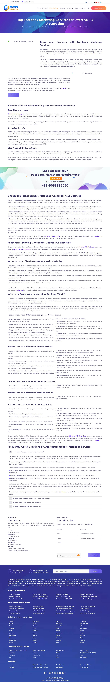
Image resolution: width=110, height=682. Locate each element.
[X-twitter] (90, 2)
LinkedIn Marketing (38, 613)
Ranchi (58, 621)
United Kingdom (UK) (39, 650)
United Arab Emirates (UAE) (88, 652)
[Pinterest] (98, 2)
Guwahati (59, 638)
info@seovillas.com (15, 544)
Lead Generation (84, 608)
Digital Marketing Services (40, 665)
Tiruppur (82, 640)
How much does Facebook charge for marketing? (32, 498)
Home (39, 8)
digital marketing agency (21, 249)
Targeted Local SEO (14, 596)
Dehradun (83, 626)
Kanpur (35, 642)
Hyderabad (59, 626)
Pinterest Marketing (14, 613)
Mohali (58, 630)
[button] (55, 452)
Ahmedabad (12, 635)
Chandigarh (83, 628)
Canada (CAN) (84, 650)
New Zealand (83, 657)
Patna (10, 626)
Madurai (35, 635)
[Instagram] (88, 2)
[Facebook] (86, 2)
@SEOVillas (13, 540)
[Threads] (94, 2)
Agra (57, 642)
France (58, 655)
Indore (34, 633)
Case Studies (60, 665)
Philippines (12, 655)
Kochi (57, 628)
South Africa (36, 655)
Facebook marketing (15, 114)
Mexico (58, 652)
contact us (62, 492)
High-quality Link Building (40, 596)
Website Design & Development (65, 606)
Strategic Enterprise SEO (16, 599)
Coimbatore (12, 640)
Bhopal (82, 633)
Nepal (10, 657)
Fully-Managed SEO (15, 594)
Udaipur (82, 638)
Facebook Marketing (38, 606)
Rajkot (58, 635)
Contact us (98, 236)
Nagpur (35, 640)
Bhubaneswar (84, 623)
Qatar (34, 657)
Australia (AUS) (60, 650)
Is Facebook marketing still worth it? (28, 502)
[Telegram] (100, 2)
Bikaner (82, 642)
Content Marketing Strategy (64, 608)
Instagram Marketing (39, 608)
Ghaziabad (12, 633)
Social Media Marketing (15, 606)
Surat (10, 638)
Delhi (34, 623)
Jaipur (82, 630)
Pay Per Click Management (87, 606)
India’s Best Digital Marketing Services (38, 27)
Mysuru (11, 642)
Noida (10, 630)
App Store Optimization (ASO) (88, 596)
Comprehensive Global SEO (64, 599)
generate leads (90, 54)
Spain (34, 652)
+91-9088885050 (14, 2)
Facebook (63, 88)
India (57, 657)
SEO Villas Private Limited (52, 236)
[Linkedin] (92, 2)
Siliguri (11, 623)
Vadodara (59, 633)
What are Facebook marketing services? (29, 452)
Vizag (34, 638)
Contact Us (82, 8)
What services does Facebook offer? (28, 506)
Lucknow (11, 628)
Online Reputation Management (65, 611)
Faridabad (83, 621)
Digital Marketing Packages (40, 667)
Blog (76, 8)
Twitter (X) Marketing (39, 611)
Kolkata (11, 621)
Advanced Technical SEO (40, 599)
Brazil (81, 655)
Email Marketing (84, 611)
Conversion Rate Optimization (64, 613)
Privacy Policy (84, 667)
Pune (34, 628)
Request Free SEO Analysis (87, 613)
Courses (62, 8)
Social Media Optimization (16, 608)
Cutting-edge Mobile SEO (40, 594)
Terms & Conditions (85, 665)
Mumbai (35, 626)
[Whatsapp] (102, 2)
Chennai (35, 630)
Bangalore (59, 623)
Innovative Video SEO (62, 594)
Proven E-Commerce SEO (63, 596)
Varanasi (58, 640)
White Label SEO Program (87, 599)
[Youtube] (96, 2)
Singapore (12, 652)
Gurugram (35, 621)
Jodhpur (82, 635)
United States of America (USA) (18, 650)
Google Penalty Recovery (87, 594)
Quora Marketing (14, 611)
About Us (11, 667)
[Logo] (11, 8)
